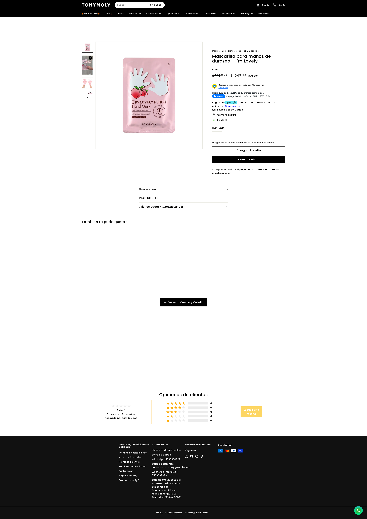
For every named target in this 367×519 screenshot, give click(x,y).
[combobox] (140, 5)
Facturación (126, 471)
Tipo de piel (172, 13)
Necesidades (192, 13)
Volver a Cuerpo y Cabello (185, 302)
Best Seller (211, 13)
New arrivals (264, 13)
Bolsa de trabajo (161, 454)
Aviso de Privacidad (130, 457)
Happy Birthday (128, 475)
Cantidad (218, 128)
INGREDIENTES (148, 198)
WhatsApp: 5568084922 (166, 459)
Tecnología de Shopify (196, 512)
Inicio (215, 51)
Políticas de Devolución (132, 466)
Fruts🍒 (109, 13)
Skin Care (133, 13)
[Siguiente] (87, 96)
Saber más (223, 87)
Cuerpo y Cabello (247, 51)
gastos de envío (225, 142)
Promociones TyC (129, 480)
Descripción (147, 189)
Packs (121, 13)
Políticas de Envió (129, 461)
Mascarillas (227, 13)
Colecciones (152, 13)
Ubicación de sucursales (166, 450)
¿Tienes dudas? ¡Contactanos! (161, 207)
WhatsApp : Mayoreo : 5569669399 (164, 473)
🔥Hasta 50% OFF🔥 (91, 13)
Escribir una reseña (251, 412)
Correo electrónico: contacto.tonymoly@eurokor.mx (171, 465)
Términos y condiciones (133, 452)
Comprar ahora (248, 159)
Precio (216, 69)
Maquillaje (245, 13)
